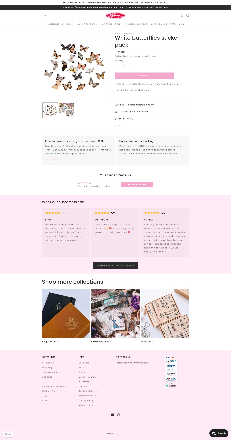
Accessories (48, 363)
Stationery (47, 367)
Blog (44, 400)
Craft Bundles (100, 341)
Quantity (119, 61)
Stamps (146, 341)
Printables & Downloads (54, 386)
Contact (83, 386)
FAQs (44, 396)
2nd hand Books (50, 391)
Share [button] (121, 125)
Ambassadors (86, 381)
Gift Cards (47, 377)
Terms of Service (87, 396)
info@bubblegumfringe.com (132, 362)
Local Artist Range (51, 372)
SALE (44, 381)
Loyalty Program (87, 377)
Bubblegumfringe (119, 434)
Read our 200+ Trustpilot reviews (115, 265)
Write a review (137, 184)
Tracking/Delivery (88, 391)
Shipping (131, 56)
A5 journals (49, 341)
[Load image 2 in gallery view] (66, 110)
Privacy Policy (86, 400)
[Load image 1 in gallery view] (50, 110)
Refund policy (86, 405)
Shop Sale (84, 363)
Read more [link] (51, 159)
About (82, 372)
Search (82, 367)
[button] (45, 15)
